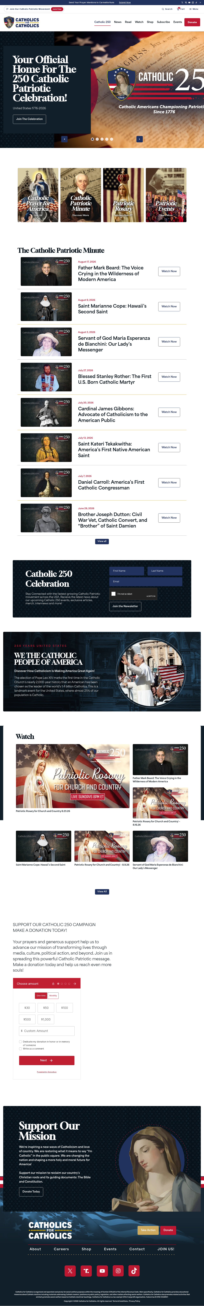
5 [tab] (111, 139)
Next (139, 139)
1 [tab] (92, 139)
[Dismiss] (200, 2)
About (35, 1249)
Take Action (148, 1230)
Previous (64, 139)
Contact (137, 1249)
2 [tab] (97, 139)
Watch (139, 22)
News (117, 22)
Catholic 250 (102, 22)
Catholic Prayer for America (38, 206)
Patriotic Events (166, 209)
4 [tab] (106, 139)
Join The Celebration (29, 119)
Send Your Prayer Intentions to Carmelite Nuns (91, 2)
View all (102, 541)
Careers (61, 1249)
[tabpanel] (102, 89)
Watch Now (169, 271)
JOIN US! (166, 1249)
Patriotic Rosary (123, 209)
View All (102, 892)
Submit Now (125, 2)
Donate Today (31, 1192)
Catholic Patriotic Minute (80, 206)
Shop (150, 22)
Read (128, 22)
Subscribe (163, 22)
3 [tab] (102, 139)
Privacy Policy (134, 1301)
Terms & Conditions (120, 1301)
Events (177, 22)
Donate (192, 22)
